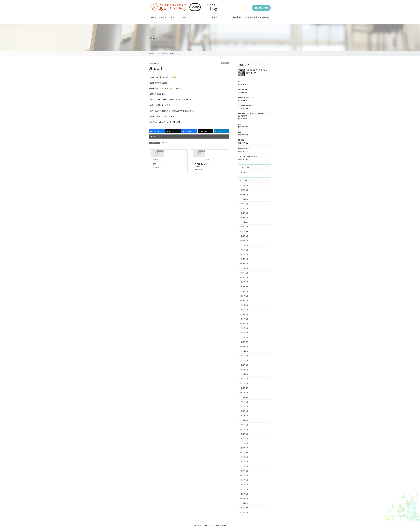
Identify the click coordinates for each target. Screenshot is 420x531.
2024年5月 (244, 310)
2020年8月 (244, 512)
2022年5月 (244, 420)
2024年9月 (244, 291)
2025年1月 (244, 273)
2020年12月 (245, 498)
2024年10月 (245, 286)
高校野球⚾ (242, 140)
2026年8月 (244, 185)
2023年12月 (245, 333)
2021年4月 (244, 480)
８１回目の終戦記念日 (245, 105)
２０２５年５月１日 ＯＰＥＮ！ (257, 70)
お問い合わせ (262, 8)
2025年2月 (244, 268)
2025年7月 (244, 245)
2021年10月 (245, 452)
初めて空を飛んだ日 (244, 148)
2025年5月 (244, 254)
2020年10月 (245, 508)
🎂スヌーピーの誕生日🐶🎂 (247, 156)
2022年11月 (245, 392)
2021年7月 (244, 466)
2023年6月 (244, 360)
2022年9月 (244, 402)
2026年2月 (244, 213)
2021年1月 (244, 494)
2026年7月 (244, 190)
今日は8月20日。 (243, 89)
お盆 (239, 132)
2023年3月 (244, 374)
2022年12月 (245, 388)
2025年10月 (245, 231)
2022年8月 (244, 406)
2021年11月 (245, 448)
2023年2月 (244, 379)
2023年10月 (245, 342)
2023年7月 (244, 356)
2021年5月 (244, 475)
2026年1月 (244, 217)
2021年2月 (244, 489)
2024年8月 (244, 296)
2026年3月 (244, 208)
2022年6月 (244, 415)
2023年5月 (244, 365)
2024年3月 (244, 319)
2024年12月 (245, 277)
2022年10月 (245, 397)
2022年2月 (244, 434)
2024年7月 (244, 300)
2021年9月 (244, 457)
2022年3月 (244, 429)
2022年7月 (244, 411)
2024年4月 (244, 314)
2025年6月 (244, 250)
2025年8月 (244, 240)
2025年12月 (245, 222)
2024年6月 (244, 305)
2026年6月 (244, 194)
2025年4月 (244, 259)
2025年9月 (244, 236)
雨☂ (155, 164)
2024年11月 (245, 282)
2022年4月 (244, 425)
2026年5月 (244, 199)
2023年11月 (245, 337)
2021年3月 (244, 484)
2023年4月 (244, 369)
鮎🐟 (239, 124)
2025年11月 (245, 227)
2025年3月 (244, 263)
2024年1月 (244, 328)
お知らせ (225, 63)
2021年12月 (245, 443)
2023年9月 (244, 346)
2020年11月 (245, 503)
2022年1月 (244, 439)
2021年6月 (244, 471)
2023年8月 (244, 351)
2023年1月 (244, 383)
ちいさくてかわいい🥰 (245, 97)
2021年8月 (244, 462)
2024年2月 (244, 323)
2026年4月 (244, 204)
